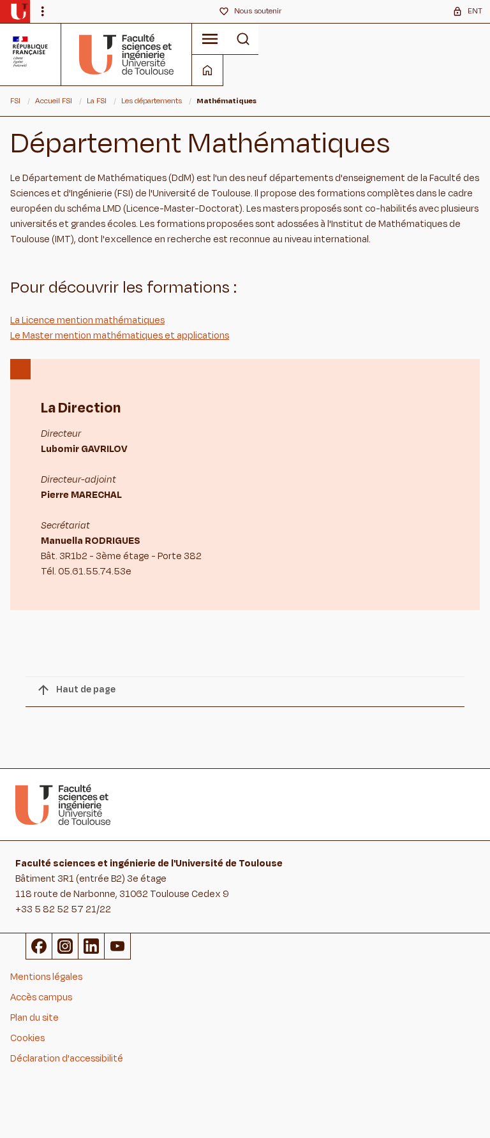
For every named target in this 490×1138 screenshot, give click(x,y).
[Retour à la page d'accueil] (126, 54)
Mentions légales (46, 977)
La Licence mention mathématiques (87, 320)
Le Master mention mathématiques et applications (119, 335)
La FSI (97, 100)
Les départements (151, 100)
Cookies (27, 1038)
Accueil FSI (53, 100)
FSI (15, 100)
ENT (475, 11)
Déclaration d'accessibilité (66, 1058)
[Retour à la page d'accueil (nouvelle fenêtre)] (19, 11)
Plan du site (34, 1018)
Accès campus (41, 997)
